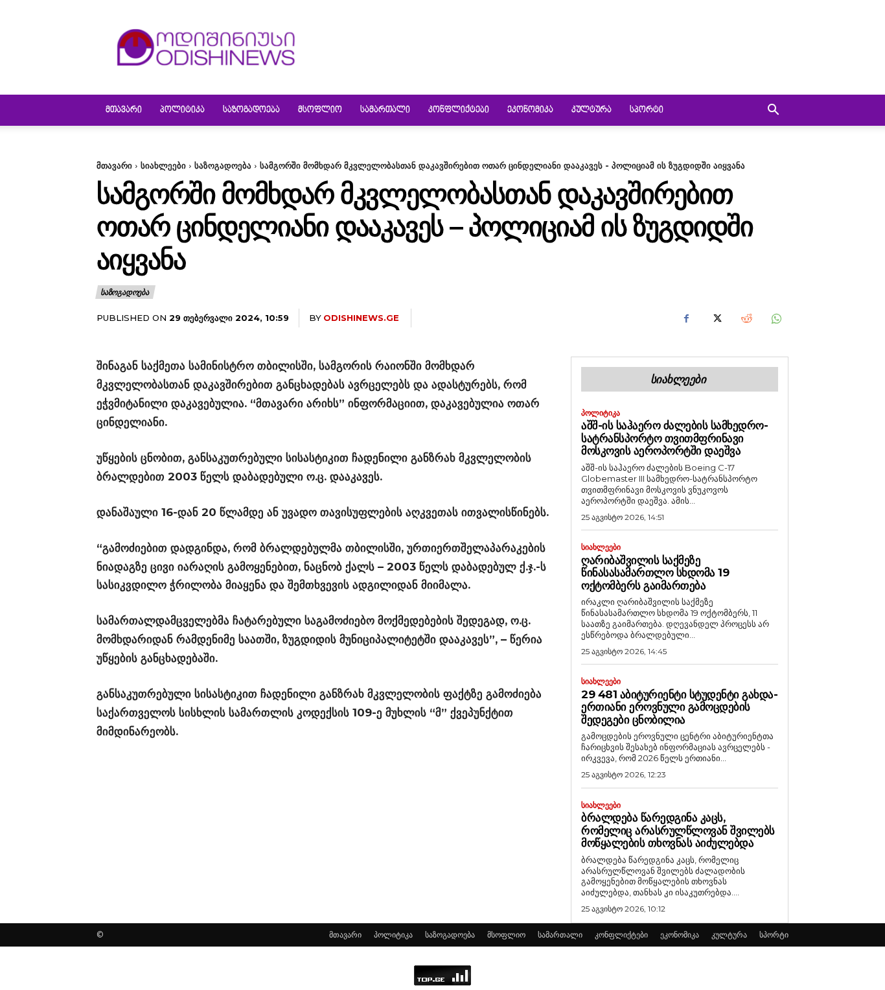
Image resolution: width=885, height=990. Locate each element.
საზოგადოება (251, 110)
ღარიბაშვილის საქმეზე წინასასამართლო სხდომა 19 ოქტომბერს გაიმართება (655, 573)
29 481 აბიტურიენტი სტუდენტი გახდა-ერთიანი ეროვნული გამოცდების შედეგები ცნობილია (679, 707)
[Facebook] (686, 318)
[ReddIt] (746, 318)
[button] (772, 111)
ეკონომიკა (530, 110)
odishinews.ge (361, 317)
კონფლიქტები (458, 110)
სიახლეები (163, 165)
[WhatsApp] (775, 318)
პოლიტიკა (182, 110)
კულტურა (591, 110)
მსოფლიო (320, 110)
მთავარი (124, 110)
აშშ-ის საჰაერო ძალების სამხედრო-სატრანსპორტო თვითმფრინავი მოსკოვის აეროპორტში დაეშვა (674, 438)
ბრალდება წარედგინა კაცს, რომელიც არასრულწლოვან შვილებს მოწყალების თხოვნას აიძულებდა (678, 830)
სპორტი (646, 110)
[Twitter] (716, 318)
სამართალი (385, 110)
